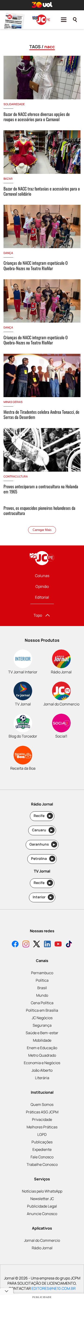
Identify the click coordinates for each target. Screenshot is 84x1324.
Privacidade (42, 1119)
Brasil (42, 987)
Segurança (42, 1025)
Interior (42, 897)
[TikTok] (68, 944)
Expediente (42, 1149)
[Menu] (63, 19)
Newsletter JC (42, 1198)
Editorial (42, 597)
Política (42, 980)
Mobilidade (42, 1040)
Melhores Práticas (42, 1127)
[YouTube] (58, 944)
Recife (42, 815)
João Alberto (42, 1070)
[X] (36, 944)
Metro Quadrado (42, 1055)
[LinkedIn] (47, 944)
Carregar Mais (42, 530)
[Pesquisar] (74, 19)
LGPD (42, 1134)
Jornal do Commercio (42, 1240)
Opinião (42, 586)
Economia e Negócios (42, 1062)
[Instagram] (25, 944)
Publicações (42, 1142)
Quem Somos (42, 1104)
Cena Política (42, 1002)
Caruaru (42, 830)
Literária (42, 1077)
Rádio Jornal (42, 1247)
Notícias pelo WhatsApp (42, 1191)
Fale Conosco (42, 1157)
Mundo (42, 995)
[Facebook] (15, 944)
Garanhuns (42, 844)
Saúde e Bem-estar (42, 1032)
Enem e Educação (42, 1047)
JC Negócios (42, 1017)
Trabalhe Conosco (42, 1164)
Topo (38, 615)
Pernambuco (42, 972)
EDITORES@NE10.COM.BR (54, 1288)
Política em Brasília (42, 1010)
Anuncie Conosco (42, 1213)
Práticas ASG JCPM (42, 1112)
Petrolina (42, 858)
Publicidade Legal (42, 1206)
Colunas (42, 575)
